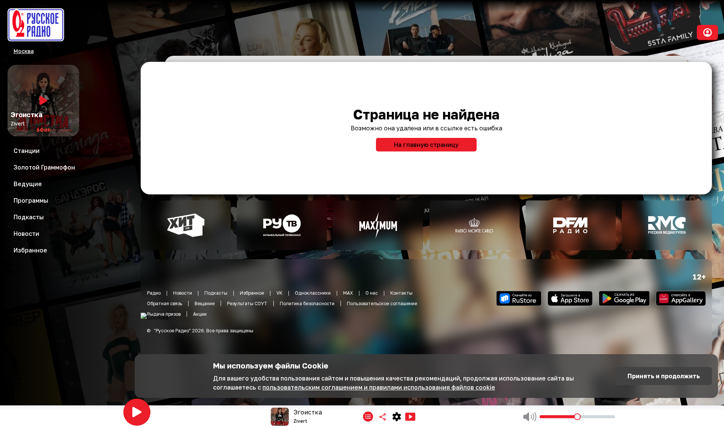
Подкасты (215, 293)
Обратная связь (164, 303)
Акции (200, 314)
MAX (348, 293)
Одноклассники (313, 293)
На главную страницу (426, 144)
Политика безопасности (307, 303)
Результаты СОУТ (247, 303)
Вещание (205, 303)
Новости (182, 293)
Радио (154, 293)
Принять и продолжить (663, 376)
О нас (371, 293)
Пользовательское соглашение (382, 303)
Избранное (252, 293)
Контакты (401, 293)
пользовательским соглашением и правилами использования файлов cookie (378, 387)
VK (279, 293)
